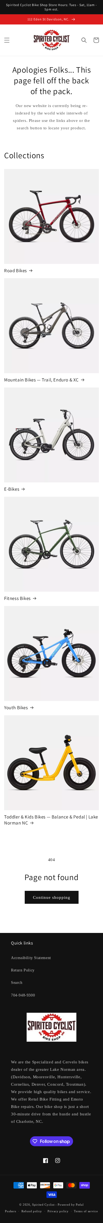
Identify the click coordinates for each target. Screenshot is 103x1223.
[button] (7, 40)
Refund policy (31, 1211)
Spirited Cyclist (43, 1204)
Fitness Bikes (17, 598)
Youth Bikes (16, 708)
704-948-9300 (23, 995)
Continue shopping (51, 897)
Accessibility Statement (31, 958)
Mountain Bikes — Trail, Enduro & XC (41, 380)
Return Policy (23, 970)
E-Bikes (11, 489)
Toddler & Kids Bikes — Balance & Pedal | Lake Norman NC (51, 820)
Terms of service (86, 1211)
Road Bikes (15, 270)
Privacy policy (58, 1211)
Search (17, 983)
